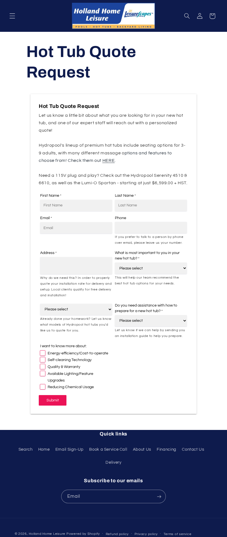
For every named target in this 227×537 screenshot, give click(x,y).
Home (44, 449)
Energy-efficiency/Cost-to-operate (78, 353)
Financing (166, 449)
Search (26, 449)
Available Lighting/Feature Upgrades (70, 377)
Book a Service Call (108, 449)
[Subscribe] (159, 496)
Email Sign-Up (69, 449)
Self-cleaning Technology (70, 360)
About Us (142, 449)
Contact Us (193, 449)
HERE (108, 160)
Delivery (113, 462)
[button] (12, 16)
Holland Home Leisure (47, 533)
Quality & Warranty (64, 367)
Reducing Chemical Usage (71, 387)
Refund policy (117, 534)
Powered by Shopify (83, 533)
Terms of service (178, 534)
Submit (53, 400)
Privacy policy (146, 534)
